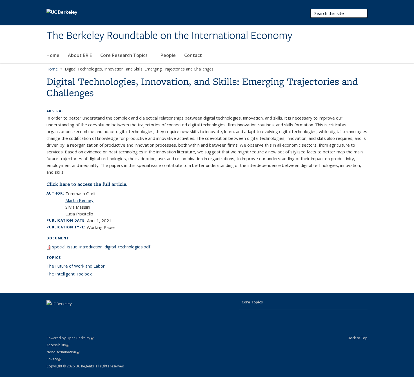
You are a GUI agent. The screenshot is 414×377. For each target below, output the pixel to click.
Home (52, 55)
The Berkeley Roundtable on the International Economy (169, 36)
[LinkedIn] (51, 313)
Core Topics (252, 302)
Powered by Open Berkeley (70, 338)
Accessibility (57, 345)
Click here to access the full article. (87, 184)
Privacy (53, 359)
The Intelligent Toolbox (69, 274)
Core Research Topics (124, 55)
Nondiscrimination (62, 352)
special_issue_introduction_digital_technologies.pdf (101, 247)
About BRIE (80, 55)
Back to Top (358, 337)
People (168, 55)
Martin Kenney (79, 200)
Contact (193, 55)
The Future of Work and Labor (75, 266)
